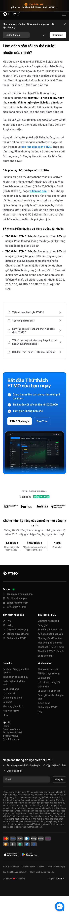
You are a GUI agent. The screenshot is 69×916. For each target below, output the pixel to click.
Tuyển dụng (44, 703)
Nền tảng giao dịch (13, 706)
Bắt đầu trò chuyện (17, 598)
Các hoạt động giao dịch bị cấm (16, 671)
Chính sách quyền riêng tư (42, 872)
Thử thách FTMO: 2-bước (51, 651)
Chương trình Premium (50, 638)
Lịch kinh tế (9, 693)
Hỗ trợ (10, 625)
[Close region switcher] (64, 24)
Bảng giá (42, 625)
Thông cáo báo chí (48, 669)
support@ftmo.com (17, 602)
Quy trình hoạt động (17, 629)
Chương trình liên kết (49, 691)
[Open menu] (64, 14)
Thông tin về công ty (56, 867)
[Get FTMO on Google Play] (30, 854)
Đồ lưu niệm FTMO (16, 638)
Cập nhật (7, 702)
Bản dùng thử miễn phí (50, 629)
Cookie (41, 867)
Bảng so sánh (45, 655)
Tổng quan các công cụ (15, 677)
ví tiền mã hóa (38, 191)
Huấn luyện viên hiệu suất (14, 683)
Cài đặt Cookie (28, 867)
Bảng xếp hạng (11, 689)
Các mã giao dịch (12, 697)
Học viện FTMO (11, 710)
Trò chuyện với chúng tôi (20, 594)
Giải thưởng (44, 686)
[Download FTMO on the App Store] (11, 854)
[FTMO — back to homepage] (11, 14)
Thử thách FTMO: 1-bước (51, 647)
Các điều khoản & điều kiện (15, 872)
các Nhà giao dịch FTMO (36, 146)
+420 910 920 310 (16, 607)
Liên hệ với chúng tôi (49, 682)
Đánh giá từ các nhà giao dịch (51, 697)
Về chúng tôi (44, 678)
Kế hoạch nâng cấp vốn (50, 634)
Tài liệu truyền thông (18, 634)
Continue (58, 35)
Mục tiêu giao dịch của (50, 642)
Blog (5, 715)
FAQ (9, 620)
